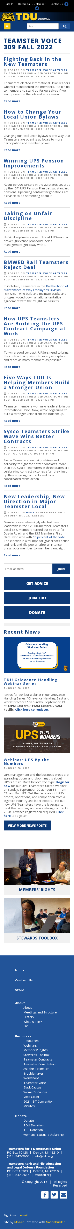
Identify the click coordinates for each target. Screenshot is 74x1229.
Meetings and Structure (40, 1012)
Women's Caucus (35, 1092)
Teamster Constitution (39, 1064)
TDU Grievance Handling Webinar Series (31, 681)
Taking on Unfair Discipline (28, 216)
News (30, 512)
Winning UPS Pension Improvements (34, 163)
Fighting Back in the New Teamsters (33, 61)
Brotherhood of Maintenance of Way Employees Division (36, 288)
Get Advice (37, 583)
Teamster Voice (34, 1083)
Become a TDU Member (31, 3)
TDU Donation (33, 1125)
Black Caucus (32, 1087)
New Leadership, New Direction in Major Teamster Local (34, 501)
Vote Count (31, 1096)
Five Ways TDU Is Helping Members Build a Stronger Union (37, 382)
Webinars (30, 1045)
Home (19, 970)
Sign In (9, 3)
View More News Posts (27, 825)
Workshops (31, 1078)
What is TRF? (32, 1021)
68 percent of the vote (49, 537)
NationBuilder (55, 1222)
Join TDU (37, 597)
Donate (37, 612)
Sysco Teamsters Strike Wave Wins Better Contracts (36, 436)
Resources (23, 1036)
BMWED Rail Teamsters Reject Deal (36, 264)
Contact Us (56, 3)
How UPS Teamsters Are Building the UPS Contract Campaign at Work (35, 326)
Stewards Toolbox (36, 1055)
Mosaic (19, 1222)
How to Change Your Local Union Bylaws (32, 114)
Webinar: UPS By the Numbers (26, 761)
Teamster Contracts (37, 1059)
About (20, 1003)
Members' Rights (35, 1050)
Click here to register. (32, 709)
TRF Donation (33, 1130)
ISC (25, 1026)
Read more (12, 101)
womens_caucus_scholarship (43, 1134)
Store (19, 990)
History (28, 1017)
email (24, 1215)
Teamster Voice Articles (46, 70)
